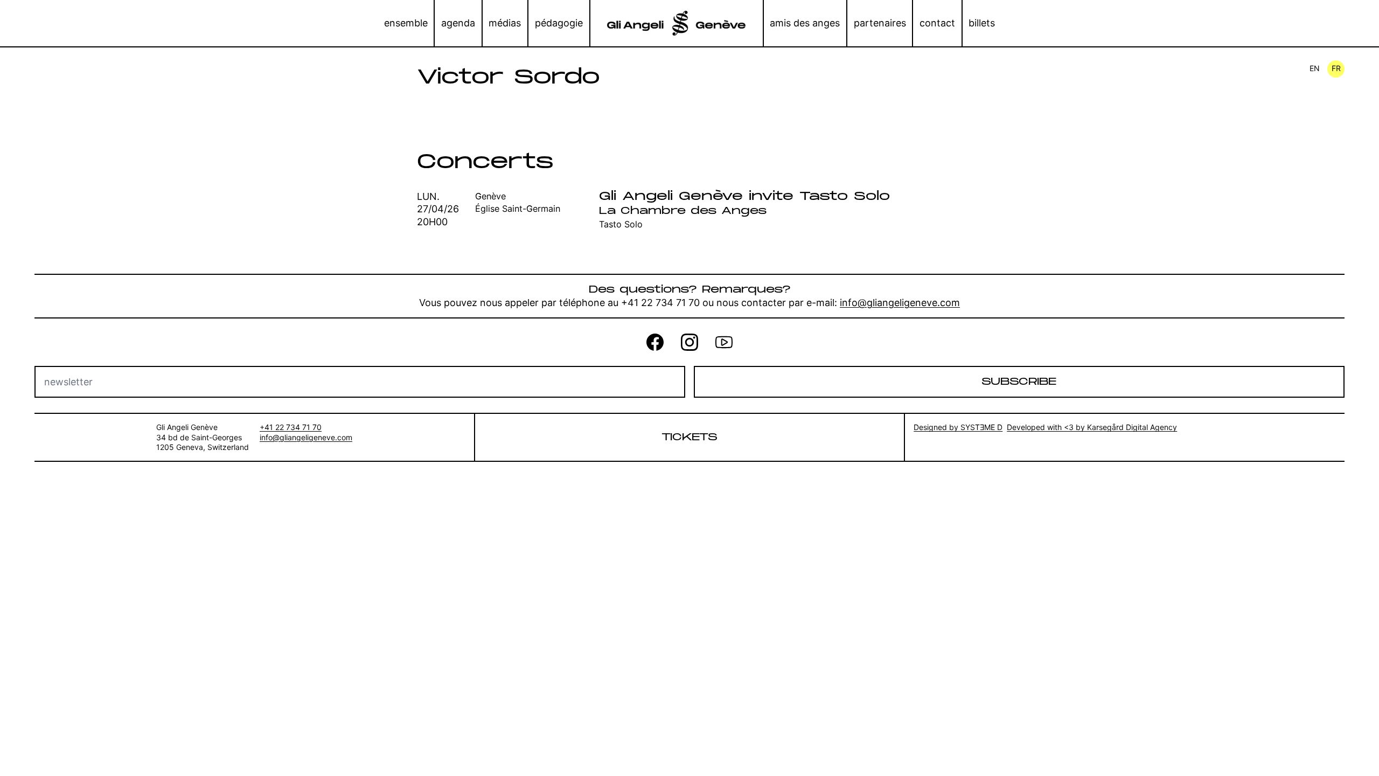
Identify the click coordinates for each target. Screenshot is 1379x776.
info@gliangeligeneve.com (900, 302)
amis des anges (805, 23)
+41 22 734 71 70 (291, 427)
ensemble (406, 23)
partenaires (880, 23)
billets (982, 23)
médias (505, 23)
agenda (458, 23)
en (1315, 68)
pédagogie (559, 23)
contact (937, 23)
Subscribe (1018, 381)
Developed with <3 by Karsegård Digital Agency (1092, 427)
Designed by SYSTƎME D (958, 427)
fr (1336, 68)
